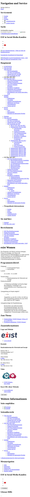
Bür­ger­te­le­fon (11, 112)
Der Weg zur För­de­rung (13, 72)
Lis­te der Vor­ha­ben (19, 134)
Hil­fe (5, 465)
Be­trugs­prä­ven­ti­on (15, 166)
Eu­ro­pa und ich (11, 106)
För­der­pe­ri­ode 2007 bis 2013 (18, 140)
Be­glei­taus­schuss (15, 168)
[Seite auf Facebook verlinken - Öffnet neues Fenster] (7, 407)
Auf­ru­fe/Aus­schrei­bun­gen (14, 90)
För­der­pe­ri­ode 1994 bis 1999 (18, 149)
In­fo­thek (6, 95)
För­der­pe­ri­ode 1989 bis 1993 (18, 151)
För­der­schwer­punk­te (12, 81)
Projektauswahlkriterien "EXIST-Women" (15, 322)
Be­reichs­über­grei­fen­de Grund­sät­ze (20, 160)
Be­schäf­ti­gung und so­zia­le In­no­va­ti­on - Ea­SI (16, 243)
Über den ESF (8, 68)
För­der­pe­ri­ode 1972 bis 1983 (18, 154)
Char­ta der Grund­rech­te (17, 162)
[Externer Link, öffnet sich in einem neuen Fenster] (15, 59)
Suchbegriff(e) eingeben (7, 30)
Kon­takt (6, 19)
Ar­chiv (12, 190)
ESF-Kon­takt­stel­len (12, 71)
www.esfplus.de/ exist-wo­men (8, 390)
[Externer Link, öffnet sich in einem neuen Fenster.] (15, 52)
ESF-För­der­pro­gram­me (20, 133)
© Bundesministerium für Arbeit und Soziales (12, 458)
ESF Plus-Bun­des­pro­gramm (14, 80)
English (6, 16)
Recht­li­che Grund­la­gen (13, 87)
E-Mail (2, 358)
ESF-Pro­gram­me (18, 145)
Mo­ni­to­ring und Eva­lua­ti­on (14, 89)
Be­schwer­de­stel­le (15, 165)
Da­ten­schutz (7, 468)
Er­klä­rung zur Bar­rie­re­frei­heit (12, 469)
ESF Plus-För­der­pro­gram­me (14, 83)
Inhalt (2, 9)
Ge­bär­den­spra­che (10, 21)
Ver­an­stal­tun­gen (11, 104)
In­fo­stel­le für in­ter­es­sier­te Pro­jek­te (16, 113)
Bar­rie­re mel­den (8, 471)
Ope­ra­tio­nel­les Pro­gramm (18, 129)
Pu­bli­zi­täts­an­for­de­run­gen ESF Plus (20, 178)
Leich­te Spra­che (10, 23)
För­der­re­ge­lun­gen (15, 177)
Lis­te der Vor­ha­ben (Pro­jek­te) (12, 85)
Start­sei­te (6, 116)
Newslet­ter (10, 100)
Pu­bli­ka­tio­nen (11, 98)
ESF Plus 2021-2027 (9, 78)
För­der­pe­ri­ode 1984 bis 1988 (18, 152)
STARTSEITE (8, 66)
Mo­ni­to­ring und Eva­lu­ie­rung (18, 138)
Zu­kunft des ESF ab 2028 (14, 74)
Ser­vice (6, 107)
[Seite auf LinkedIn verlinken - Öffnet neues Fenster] (7, 408)
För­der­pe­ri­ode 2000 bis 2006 (18, 148)
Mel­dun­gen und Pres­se (13, 103)
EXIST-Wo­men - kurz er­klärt (8, 382)
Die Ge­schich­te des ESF (13, 75)
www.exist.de (7, 340)
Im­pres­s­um (7, 466)
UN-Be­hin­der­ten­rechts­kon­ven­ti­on (19, 163)
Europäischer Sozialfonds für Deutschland (12, 55)
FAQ (8, 110)
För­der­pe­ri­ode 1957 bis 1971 (18, 156)
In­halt (5, 17)
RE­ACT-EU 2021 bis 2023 (18, 125)
